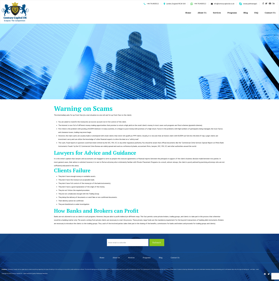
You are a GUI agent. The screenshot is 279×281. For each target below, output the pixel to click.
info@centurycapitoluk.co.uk (224, 4)
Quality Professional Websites (40, 273)
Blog (245, 12)
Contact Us (270, 12)
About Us (202, 12)
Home (188, 12)
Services (217, 12)
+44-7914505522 (152, 4)
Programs (232, 12)
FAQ (256, 12)
